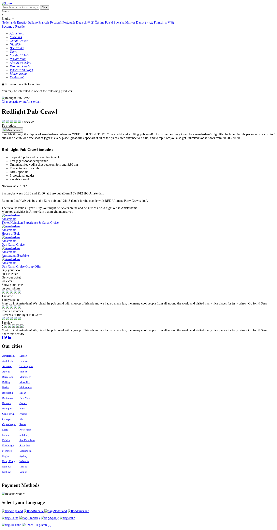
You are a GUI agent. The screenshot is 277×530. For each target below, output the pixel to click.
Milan (22, 392)
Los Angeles (26, 366)
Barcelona (7, 376)
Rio (21, 419)
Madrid (23, 371)
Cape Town (8, 413)
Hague (5, 456)
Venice (23, 466)
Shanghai (24, 445)
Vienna (23, 471)
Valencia (24, 461)
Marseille (24, 382)
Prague (23, 413)
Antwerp (7, 366)
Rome (22, 424)
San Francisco (27, 440)
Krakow (6, 471)
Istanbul (6, 466)
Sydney (23, 456)
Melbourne (25, 387)
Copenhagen (9, 424)
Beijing (6, 382)
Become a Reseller (14, 26)
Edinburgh (8, 445)
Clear (45, 7)
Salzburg (24, 434)
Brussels (6, 403)
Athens (6, 371)
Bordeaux (7, 392)
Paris (22, 408)
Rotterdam (25, 429)
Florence (7, 450)
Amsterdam (8, 355)
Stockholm (25, 450)
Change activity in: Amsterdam (21, 101)
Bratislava (7, 397)
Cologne (7, 419)
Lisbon (23, 355)
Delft (5, 429)
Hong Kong (8, 461)
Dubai (5, 434)
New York (24, 397)
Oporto (23, 403)
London (23, 361)
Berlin (5, 387)
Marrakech (25, 376)
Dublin (6, 440)
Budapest (7, 408)
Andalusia (7, 361)
